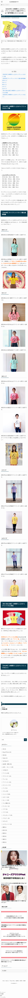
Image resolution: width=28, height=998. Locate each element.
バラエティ (6, 818)
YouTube (5, 761)
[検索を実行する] (25, 739)
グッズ (3, 16)
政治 (5, 830)
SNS (4, 755)
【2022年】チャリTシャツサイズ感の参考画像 (13, 78)
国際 (4, 827)
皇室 (4, 836)
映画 (4, 833)
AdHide (3, 707)
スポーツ (6, 797)
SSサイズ (4, 80)
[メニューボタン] (2, 2)
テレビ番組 (6, 803)
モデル (5, 821)
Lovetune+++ (14, 2)
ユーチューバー (7, 824)
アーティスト (7, 782)
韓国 (4, 842)
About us (7, 980)
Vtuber (5, 758)
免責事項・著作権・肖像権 (20, 980)
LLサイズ (4, 88)
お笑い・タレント (8, 767)
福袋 (4, 839)
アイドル (6, 773)
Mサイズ (4, 84)
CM (4, 749)
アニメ (5, 779)
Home (4, 980)
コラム (5, 791)
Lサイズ (4, 86)
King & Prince (7, 752)
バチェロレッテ (7, 815)
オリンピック (7, 785)
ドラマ (5, 809)
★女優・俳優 (7, 764)
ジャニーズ (6, 794)
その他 (5, 770)
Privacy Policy (12, 980)
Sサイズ (4, 82)
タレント (6, 800)
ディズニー (6, 806)
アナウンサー (7, 776)
